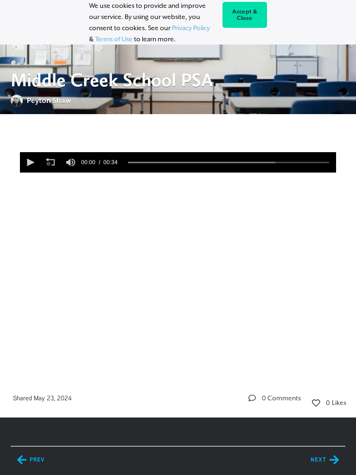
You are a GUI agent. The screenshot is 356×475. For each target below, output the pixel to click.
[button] (30, 162)
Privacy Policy (191, 28)
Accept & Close (245, 14)
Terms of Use (114, 39)
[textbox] (178, 179)
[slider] (228, 162)
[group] (71, 162)
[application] (178, 162)
